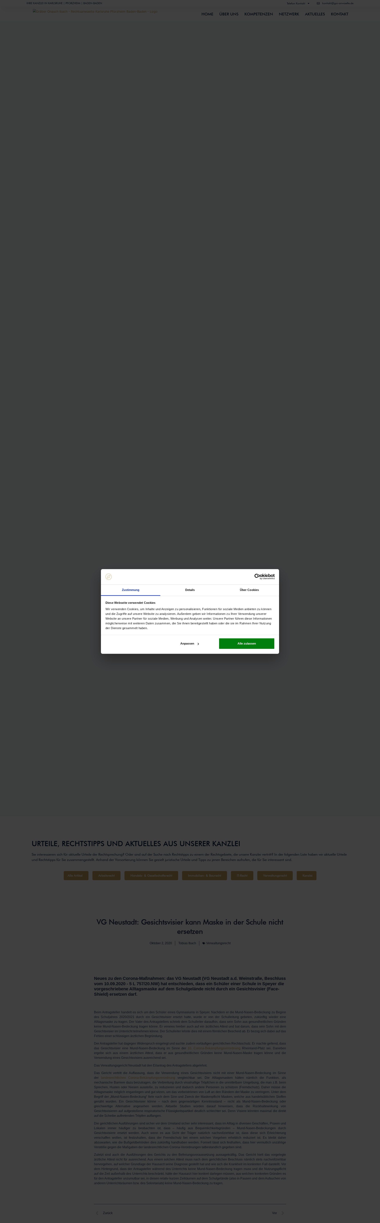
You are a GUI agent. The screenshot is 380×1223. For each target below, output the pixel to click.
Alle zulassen (247, 643)
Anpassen (187, 643)
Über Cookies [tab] (249, 590)
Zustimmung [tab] (131, 590)
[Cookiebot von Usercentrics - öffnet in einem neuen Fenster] (257, 577)
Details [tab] (190, 590)
